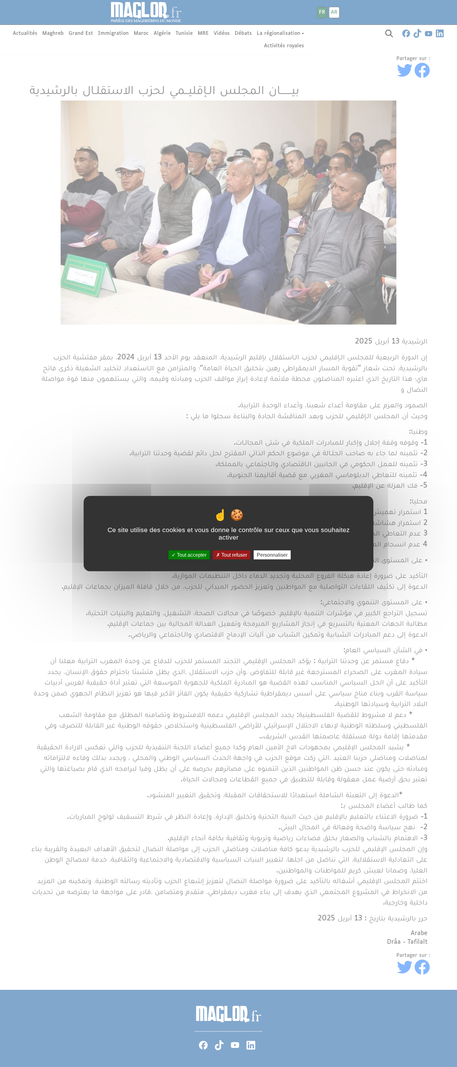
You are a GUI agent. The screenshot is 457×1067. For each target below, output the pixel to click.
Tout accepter (191, 555)
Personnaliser (272, 555)
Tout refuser (233, 555)
